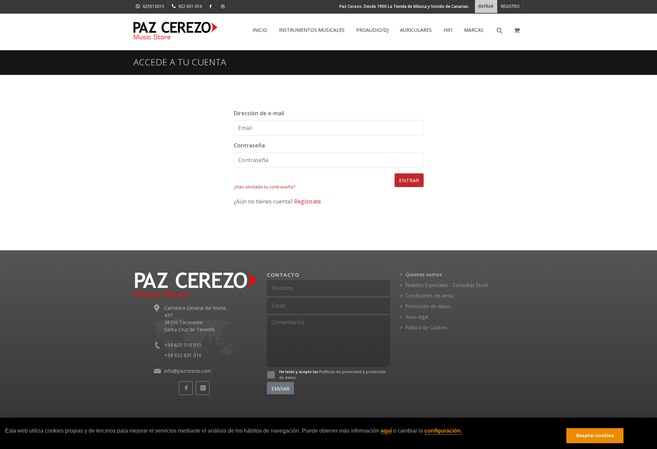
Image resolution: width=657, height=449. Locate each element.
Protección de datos (428, 306)
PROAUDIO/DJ (372, 30)
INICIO (260, 30)
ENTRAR (485, 6)
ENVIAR (280, 388)
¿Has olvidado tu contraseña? (264, 187)
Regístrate (307, 201)
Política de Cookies (426, 327)
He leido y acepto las (332, 374)
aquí (386, 431)
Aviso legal (416, 317)
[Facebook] (211, 6)
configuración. (443, 431)
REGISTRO (510, 6)
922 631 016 (189, 6)
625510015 (153, 6)
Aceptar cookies (595, 435)
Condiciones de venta (429, 295)
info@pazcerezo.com (187, 371)
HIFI (447, 30)
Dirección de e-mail (259, 113)
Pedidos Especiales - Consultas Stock (446, 285)
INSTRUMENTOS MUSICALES (312, 30)
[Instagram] (224, 6)
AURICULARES (416, 30)
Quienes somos (423, 274)
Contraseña (249, 145)
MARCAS (474, 30)
